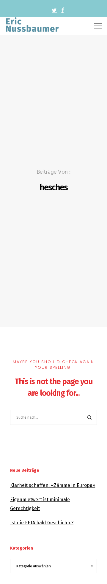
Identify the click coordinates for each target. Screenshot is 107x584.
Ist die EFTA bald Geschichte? (41, 523)
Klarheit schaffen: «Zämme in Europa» (52, 485)
